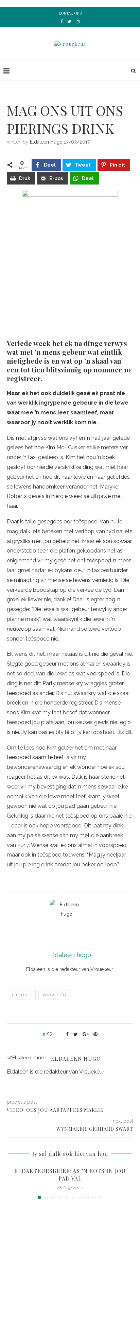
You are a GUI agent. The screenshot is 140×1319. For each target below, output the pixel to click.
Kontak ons (70, 13)
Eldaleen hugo (46, 142)
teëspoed (21, 995)
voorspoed (54, 995)
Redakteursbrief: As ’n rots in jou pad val (70, 1174)
